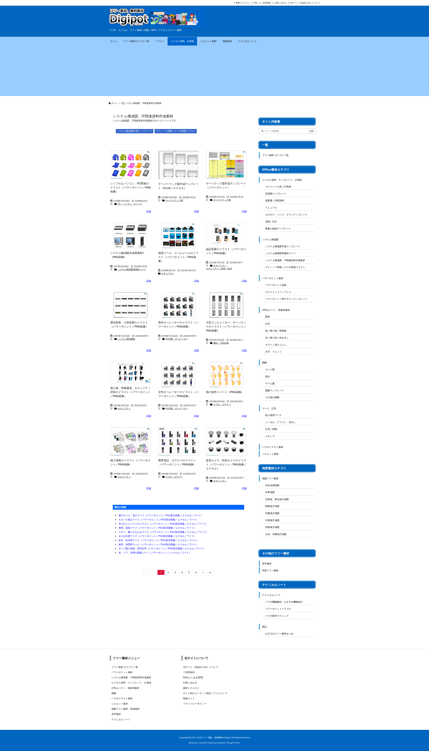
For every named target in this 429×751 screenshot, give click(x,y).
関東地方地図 (272, 506)
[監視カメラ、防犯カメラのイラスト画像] (226, 441)
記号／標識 (271, 429)
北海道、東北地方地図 (277, 499)
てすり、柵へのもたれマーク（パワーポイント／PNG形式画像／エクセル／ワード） (163, 532)
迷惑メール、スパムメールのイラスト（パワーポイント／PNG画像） (178, 257)
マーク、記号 (269, 408)
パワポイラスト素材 (272, 447)
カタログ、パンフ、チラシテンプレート (286, 214)
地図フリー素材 (270, 478)
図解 (264, 362)
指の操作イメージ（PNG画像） (225, 392)
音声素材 (266, 563)
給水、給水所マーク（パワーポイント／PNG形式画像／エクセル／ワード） (158, 540)
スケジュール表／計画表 (278, 186)
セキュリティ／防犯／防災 (219, 268)
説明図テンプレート (275, 193)
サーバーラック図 (174, 200)
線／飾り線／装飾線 (275, 330)
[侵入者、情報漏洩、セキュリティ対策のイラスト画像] (130, 372)
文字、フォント (273, 351)
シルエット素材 (270, 453)
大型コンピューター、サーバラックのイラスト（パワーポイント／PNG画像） (226, 326)
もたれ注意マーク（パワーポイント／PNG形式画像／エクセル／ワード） (157, 536)
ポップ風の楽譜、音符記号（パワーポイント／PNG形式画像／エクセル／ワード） (162, 548)
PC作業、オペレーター (177, 339)
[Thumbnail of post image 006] (130, 235)
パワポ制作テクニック (277, 615)
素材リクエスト (243, 3)
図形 (267, 316)
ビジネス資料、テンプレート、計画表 (282, 179)
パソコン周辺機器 (126, 339)
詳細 (148, 211)
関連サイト (189, 698)
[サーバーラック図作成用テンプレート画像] (178, 164)
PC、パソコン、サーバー (130, 204)
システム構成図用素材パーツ (132, 269)
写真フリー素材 (270, 570)
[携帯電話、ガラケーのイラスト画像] (178, 441)
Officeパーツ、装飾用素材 (276, 309)
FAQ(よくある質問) (193, 677)
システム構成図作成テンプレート (134, 130)
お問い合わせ (280, 3)
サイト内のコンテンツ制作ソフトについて (205, 693)
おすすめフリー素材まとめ (279, 633)
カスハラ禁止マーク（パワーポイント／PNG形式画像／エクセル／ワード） (158, 519)
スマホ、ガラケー (222, 404)
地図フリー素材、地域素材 (125, 708)
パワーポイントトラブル (278, 608)
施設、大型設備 (221, 343)
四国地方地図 (272, 527)
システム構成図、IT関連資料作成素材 (285, 260)
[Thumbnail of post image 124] (178, 235)
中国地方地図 (272, 520)
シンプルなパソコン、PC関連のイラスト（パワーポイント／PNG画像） (130, 187)
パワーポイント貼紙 (275, 284)
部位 (267, 376)
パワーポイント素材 (272, 278)
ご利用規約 (266, 3)
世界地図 (270, 492)
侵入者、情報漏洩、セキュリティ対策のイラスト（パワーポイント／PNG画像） (130, 392)
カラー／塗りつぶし (275, 344)
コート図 (270, 369)
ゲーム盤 (270, 383)
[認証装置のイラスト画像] (226, 234)
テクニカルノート (271, 594)
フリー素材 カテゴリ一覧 (275, 155)
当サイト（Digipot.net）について (305, 3)
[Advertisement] (214, 70)
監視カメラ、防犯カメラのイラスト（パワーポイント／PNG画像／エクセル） (226, 464)
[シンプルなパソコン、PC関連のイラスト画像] (130, 164)
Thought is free (232, 743)
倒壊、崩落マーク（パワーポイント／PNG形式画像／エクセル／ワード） (157, 527)
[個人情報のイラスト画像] (130, 441)
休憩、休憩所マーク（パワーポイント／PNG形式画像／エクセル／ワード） (158, 544)
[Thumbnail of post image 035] (226, 305)
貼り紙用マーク (273, 415)
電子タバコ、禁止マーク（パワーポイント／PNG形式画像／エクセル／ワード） (160, 515)
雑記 (264, 626)
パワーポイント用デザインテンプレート (286, 298)
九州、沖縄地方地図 (275, 534)
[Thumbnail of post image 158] (130, 305)
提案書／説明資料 (274, 200)
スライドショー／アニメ (278, 292)
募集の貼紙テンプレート (278, 228)
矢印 (267, 323)
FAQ (255, 3)
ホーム (114, 103)
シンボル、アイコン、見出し (280, 422)
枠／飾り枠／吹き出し (277, 337)
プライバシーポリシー (194, 703)
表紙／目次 (271, 221)
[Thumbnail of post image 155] (178, 374)
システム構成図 (270, 239)
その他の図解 (272, 397)
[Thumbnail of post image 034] (178, 305)
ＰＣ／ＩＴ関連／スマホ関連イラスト (176, 130)
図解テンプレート (274, 390)
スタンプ (270, 436)
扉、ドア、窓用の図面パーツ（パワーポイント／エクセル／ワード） (154, 552)
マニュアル (271, 207)
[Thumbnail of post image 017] (226, 374)
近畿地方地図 (272, 513)
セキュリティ (167, 273)
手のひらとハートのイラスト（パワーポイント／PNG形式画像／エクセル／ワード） (163, 523)
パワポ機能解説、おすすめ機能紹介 (284, 601)
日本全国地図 (272, 485)
